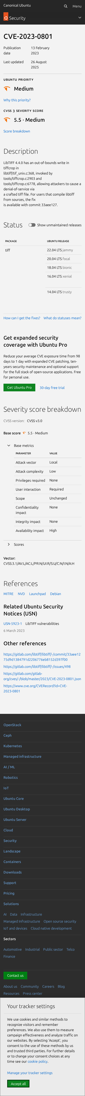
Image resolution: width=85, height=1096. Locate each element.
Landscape (11, 851)
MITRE (8, 594)
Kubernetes (12, 746)
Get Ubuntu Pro (19, 387)
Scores (19, 544)
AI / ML (9, 767)
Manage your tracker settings (30, 1073)
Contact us (15, 975)
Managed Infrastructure (21, 921)
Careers (48, 986)
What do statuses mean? (62, 318)
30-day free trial (52, 387)
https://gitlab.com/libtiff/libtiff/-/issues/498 (37, 666)
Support (9, 883)
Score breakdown (16, 131)
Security (10, 841)
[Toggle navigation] (80, 17)
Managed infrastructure (22, 756)
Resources (11, 993)
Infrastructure (31, 914)
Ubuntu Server (14, 820)
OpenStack (12, 725)
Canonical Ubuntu (17, 5)
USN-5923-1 (12, 624)
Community (30, 986)
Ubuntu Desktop (16, 809)
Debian (55, 594)
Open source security (60, 921)
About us (10, 986)
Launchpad (37, 594)
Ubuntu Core (13, 798)
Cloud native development (51, 928)
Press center (32, 993)
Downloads (12, 872)
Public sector (53, 949)
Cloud (8, 830)
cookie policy (38, 1061)
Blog (61, 986)
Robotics (10, 777)
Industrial (32, 949)
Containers (12, 862)
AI (5, 914)
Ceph (7, 735)
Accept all (18, 1084)
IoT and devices (15, 928)
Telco (70, 949)
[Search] (65, 6)
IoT (6, 788)
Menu (77, 6)
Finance (9, 956)
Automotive (12, 949)
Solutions (11, 904)
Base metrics (24, 445)
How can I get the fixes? (21, 318)
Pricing (8, 893)
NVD (21, 594)
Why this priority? (17, 100)
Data (13, 914)
